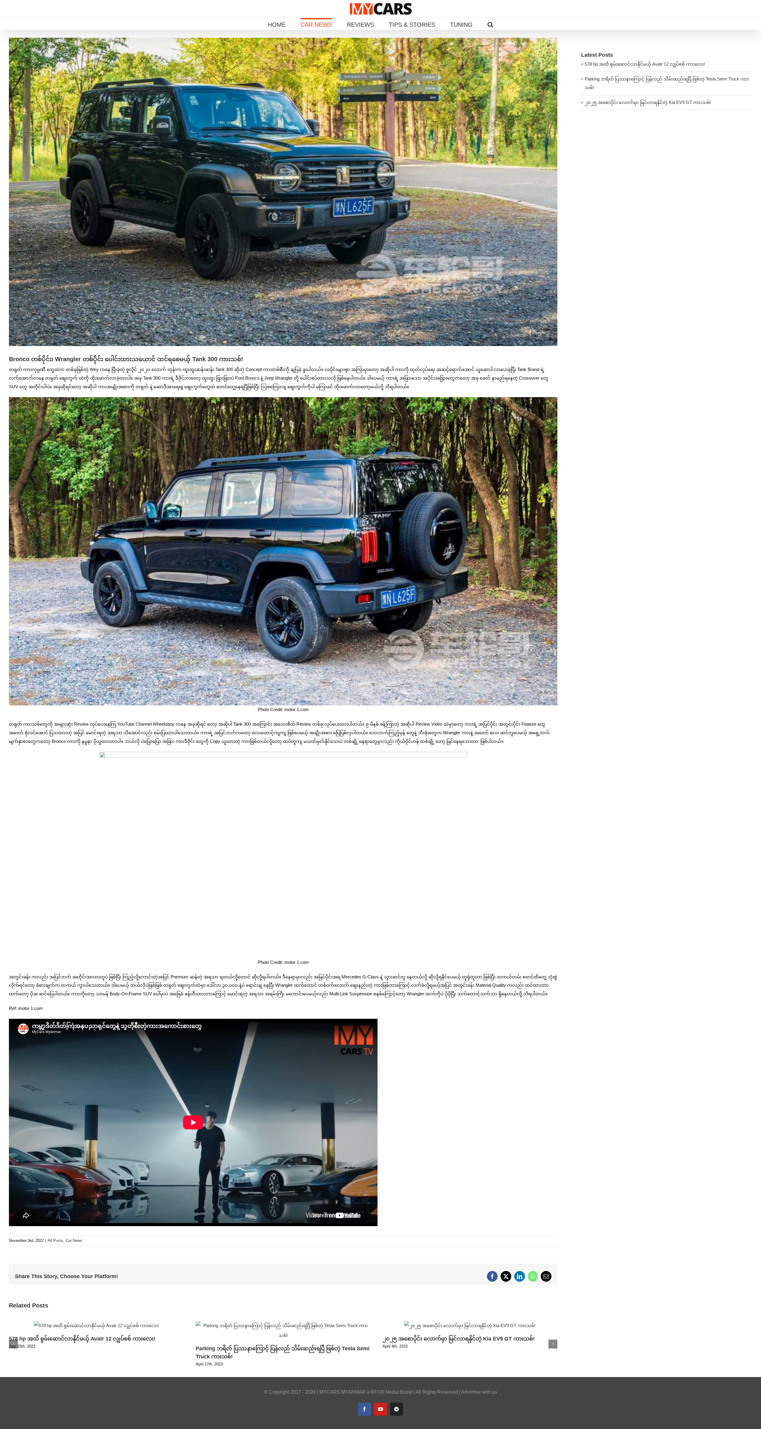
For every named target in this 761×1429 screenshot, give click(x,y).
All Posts (55, 1240)
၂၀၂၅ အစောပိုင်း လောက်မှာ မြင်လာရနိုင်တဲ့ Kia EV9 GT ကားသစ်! (459, 1339)
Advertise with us (479, 1392)
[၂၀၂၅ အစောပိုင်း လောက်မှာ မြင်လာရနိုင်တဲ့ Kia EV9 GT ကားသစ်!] (469, 1323)
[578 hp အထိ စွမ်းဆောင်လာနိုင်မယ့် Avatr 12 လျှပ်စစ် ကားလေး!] (96, 1323)
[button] (490, 24)
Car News (74, 1240)
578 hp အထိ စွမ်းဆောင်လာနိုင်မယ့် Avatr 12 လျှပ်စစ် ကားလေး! (82, 1339)
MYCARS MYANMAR (342, 1392)
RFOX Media (384, 1392)
